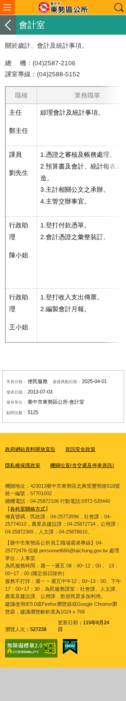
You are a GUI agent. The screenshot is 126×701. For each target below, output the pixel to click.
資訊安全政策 (80, 449)
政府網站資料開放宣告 (30, 449)
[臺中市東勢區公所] (63, 7)
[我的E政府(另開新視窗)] (70, 647)
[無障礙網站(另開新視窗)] (31, 648)
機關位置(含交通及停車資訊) (82, 465)
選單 (7, 7)
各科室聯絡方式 (27, 509)
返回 (8, 25)
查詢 (118, 7)
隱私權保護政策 (22, 465)
